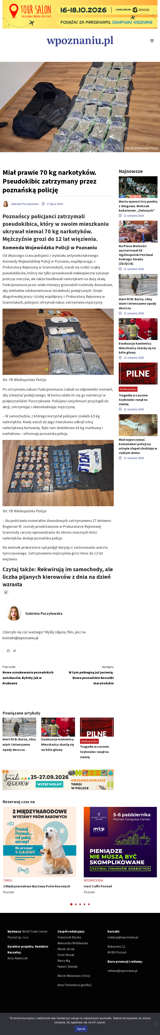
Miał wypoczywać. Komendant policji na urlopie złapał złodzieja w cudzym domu (138, 446)
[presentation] (6, 856)
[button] (71, 904)
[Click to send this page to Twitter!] (14, 651)
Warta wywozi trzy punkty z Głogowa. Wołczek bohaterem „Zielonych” (138, 205)
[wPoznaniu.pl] (80, 40)
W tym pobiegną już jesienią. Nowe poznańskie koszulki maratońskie (91, 675)
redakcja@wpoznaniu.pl (123, 937)
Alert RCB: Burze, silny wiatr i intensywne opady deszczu (19, 744)
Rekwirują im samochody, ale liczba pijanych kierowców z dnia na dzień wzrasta (57, 576)
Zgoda (81, 1028)
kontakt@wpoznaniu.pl (20, 637)
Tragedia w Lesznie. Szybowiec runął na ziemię (95, 751)
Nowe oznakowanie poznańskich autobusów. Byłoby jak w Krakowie (28, 675)
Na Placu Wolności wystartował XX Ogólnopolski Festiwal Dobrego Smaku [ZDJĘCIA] (136, 255)
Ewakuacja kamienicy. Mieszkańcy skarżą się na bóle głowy (57, 744)
